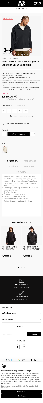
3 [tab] (21, 54)
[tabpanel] (21, 36)
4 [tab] (24, 54)
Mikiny (4, 58)
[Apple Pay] (33, 360)
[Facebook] (17, 347)
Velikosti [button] (13, 105)
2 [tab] (18, 54)
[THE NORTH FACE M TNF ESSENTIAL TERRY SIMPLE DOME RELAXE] (32, 235)
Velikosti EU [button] (5, 105)
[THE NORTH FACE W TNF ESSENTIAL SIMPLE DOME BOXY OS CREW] (11, 235)
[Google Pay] (21, 360)
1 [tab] (15, 54)
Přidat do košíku (18, 134)
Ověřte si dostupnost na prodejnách (17, 123)
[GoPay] (9, 360)
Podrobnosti (30, 160)
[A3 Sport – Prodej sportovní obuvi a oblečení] (22, 3)
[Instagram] (24, 347)
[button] (33, 134)
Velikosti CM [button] (21, 105)
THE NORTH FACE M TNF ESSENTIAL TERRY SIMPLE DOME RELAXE (31, 249)
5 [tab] (27, 54)
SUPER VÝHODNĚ (21, 8)
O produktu (12, 160)
